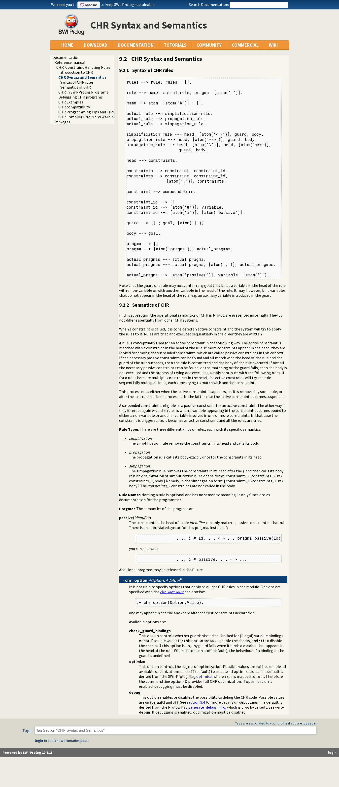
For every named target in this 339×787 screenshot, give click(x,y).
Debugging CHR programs (80, 97)
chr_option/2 (172, 592)
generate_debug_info (206, 707)
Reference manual (69, 62)
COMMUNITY (209, 45)
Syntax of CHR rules (77, 82)
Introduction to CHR (75, 72)
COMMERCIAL (245, 45)
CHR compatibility (74, 106)
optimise (204, 676)
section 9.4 (196, 702)
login (39, 740)
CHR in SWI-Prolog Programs (83, 92)
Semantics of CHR (75, 87)
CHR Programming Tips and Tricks (87, 111)
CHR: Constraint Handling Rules (83, 67)
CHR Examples (70, 101)
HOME (67, 45)
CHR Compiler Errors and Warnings (88, 116)
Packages (62, 121)
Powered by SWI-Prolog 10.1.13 (27, 752)
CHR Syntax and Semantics (82, 77)
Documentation (65, 57)
